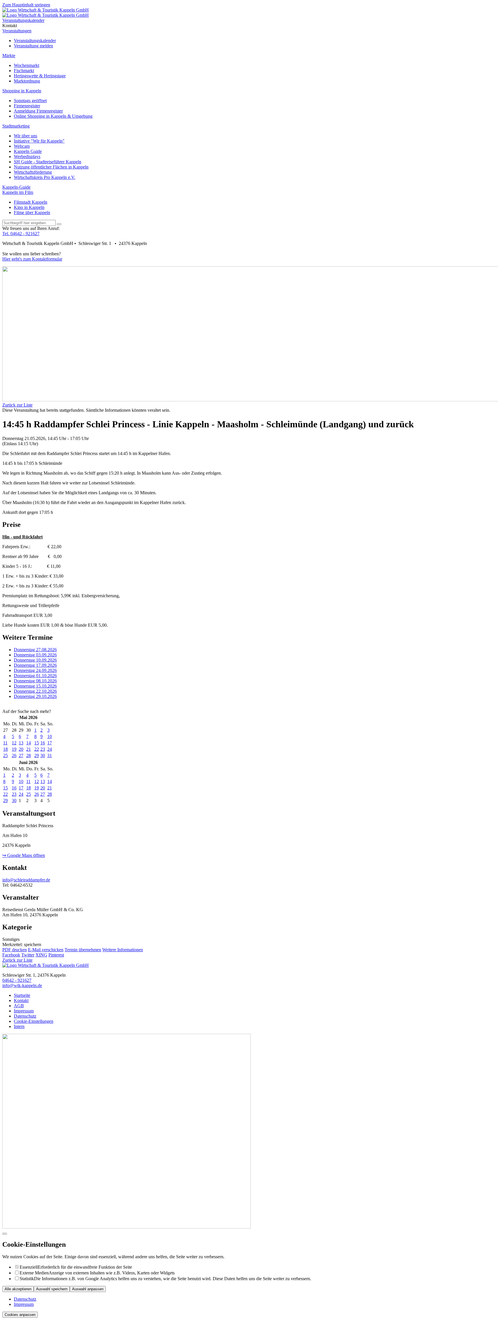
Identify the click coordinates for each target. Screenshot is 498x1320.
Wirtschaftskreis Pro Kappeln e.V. (44, 177)
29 (36, 755)
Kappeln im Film (17, 192)
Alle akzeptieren (18, 1289)
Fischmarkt (24, 70)
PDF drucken (14, 949)
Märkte (8, 55)
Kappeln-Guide (16, 187)
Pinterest (56, 954)
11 (5, 742)
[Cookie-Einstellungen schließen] (4, 1234)
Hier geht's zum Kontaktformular (32, 258)
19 (14, 749)
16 (42, 742)
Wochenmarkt (26, 65)
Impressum (24, 1304)
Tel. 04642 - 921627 (20, 233)
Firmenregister (27, 105)
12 (14, 742)
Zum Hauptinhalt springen (26, 4)
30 (42, 755)
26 (14, 755)
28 (28, 755)
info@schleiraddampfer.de (26, 879)
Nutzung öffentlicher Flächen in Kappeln (51, 166)
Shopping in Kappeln (21, 90)
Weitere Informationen (122, 949)
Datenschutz (25, 1299)
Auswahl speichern (51, 1289)
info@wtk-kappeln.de (22, 985)
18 (5, 749)
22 (36, 749)
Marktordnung (27, 80)
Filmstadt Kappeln (30, 202)
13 (21, 742)
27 (21, 755)
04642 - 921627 (16, 980)
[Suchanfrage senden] (59, 224)
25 (5, 755)
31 (49, 755)
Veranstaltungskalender (35, 40)
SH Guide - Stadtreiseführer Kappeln (47, 161)
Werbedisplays (27, 156)
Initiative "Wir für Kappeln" (39, 140)
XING (41, 954)
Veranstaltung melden (33, 45)
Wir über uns (25, 135)
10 (49, 736)
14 (28, 742)
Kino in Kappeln (29, 207)
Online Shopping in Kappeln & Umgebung (53, 116)
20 (21, 749)
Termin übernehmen (83, 949)
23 (42, 749)
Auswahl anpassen (87, 1289)
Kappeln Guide (28, 151)
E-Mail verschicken (45, 949)
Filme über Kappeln (32, 212)
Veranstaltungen (16, 30)
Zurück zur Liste (17, 404)
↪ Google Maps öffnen (23, 855)
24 (49, 749)
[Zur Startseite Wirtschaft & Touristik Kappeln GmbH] (45, 10)
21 (28, 749)
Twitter (27, 954)
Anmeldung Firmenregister (38, 110)
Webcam (22, 146)
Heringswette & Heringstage (40, 75)
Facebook (11, 954)
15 (36, 742)
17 (49, 742)
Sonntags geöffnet (30, 100)
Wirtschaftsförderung (33, 172)
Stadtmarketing (16, 125)
